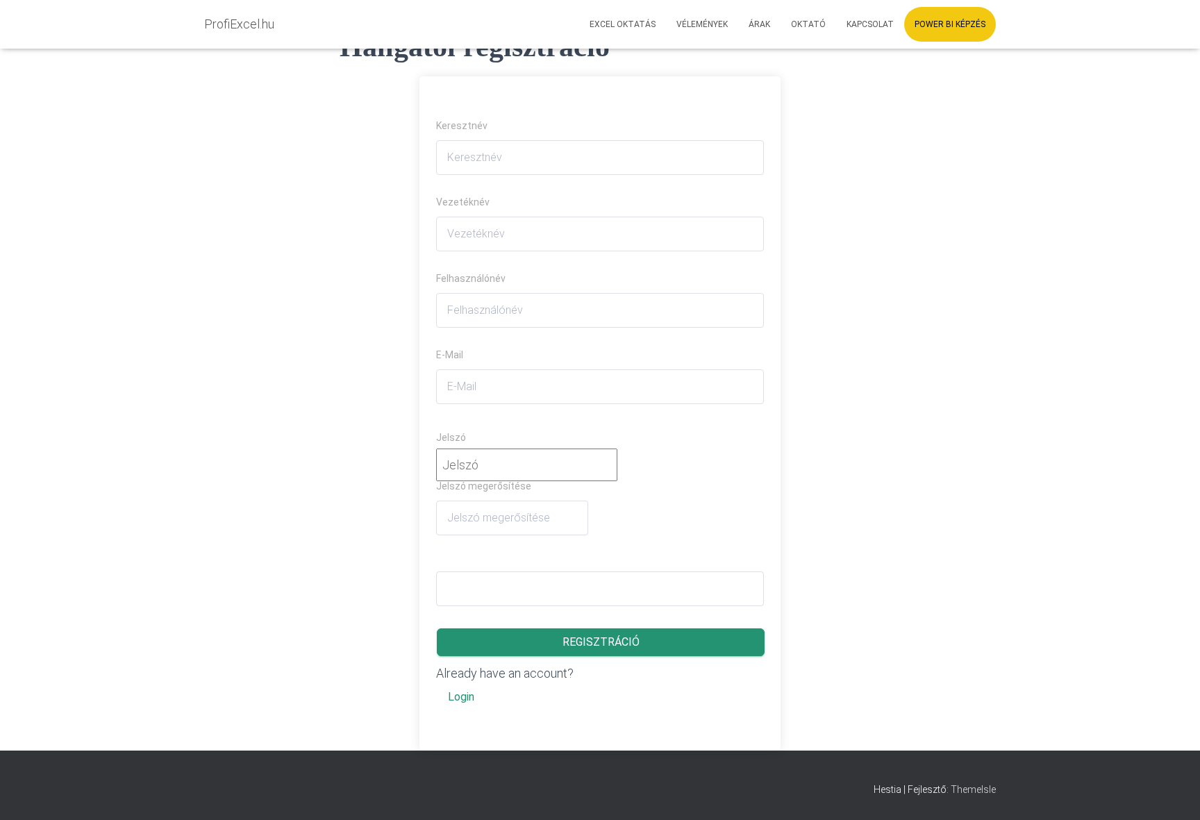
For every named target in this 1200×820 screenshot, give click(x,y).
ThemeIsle (973, 789)
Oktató (808, 24)
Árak (759, 24)
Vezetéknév (463, 202)
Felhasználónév (471, 278)
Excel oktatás (623, 24)
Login (461, 696)
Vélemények (702, 24)
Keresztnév (462, 125)
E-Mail (449, 354)
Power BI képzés (950, 24)
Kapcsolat (870, 24)
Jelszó (451, 437)
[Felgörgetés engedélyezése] (1172, 792)
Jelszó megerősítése (483, 486)
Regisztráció (601, 642)
